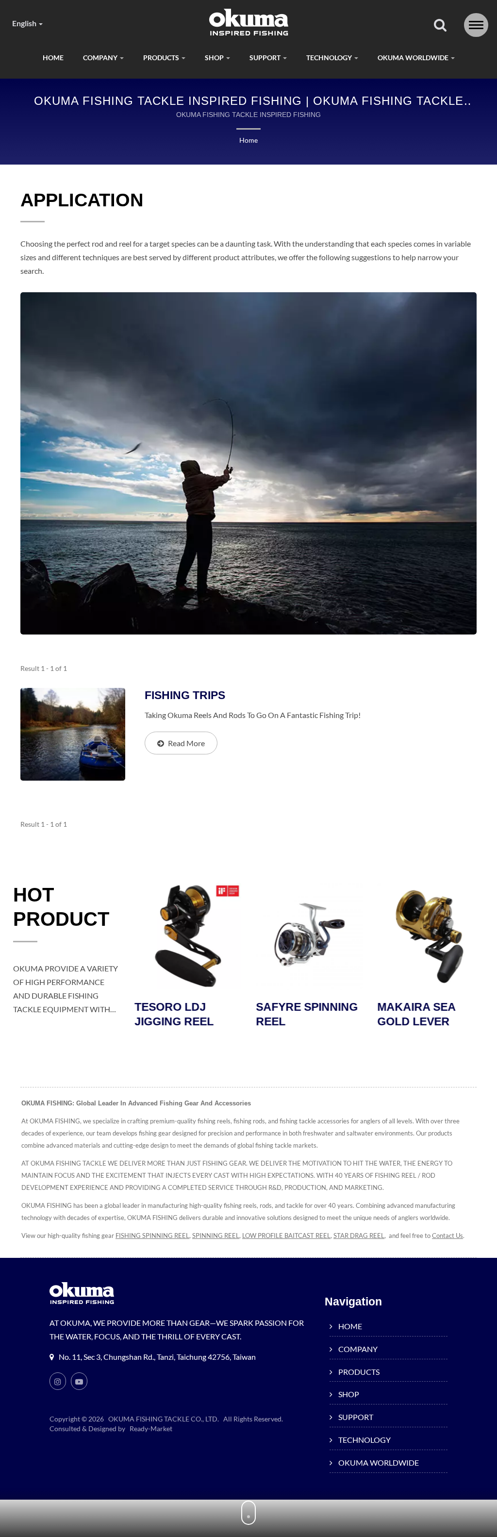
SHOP (215, 57)
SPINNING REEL (215, 1235)
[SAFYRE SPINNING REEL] (309, 936)
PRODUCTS (162, 57)
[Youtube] (79, 1381)
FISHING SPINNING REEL (152, 1235)
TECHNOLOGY (329, 57)
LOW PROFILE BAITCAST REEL (286, 1235)
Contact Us (447, 1235)
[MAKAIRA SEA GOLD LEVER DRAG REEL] (430, 936)
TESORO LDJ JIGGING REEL (174, 1014)
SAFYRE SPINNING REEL (307, 1014)
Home (248, 140)
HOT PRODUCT (61, 907)
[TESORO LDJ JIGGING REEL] (187, 936)
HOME (53, 57)
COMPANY (101, 57)
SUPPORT (265, 57)
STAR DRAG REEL (358, 1235)
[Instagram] (58, 1381)
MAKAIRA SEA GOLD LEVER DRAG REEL (416, 1021)
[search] (440, 25)
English (25, 23)
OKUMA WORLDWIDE (414, 57)
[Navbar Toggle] (476, 25)
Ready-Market (151, 1428)
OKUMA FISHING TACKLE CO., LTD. (163, 1419)
